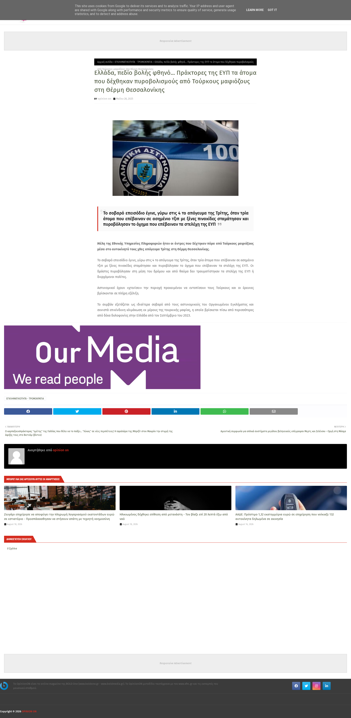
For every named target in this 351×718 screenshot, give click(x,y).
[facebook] (296, 686)
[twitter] (306, 686)
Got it (272, 10)
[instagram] (316, 686)
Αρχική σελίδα (105, 62)
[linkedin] (327, 686)
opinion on (104, 98)
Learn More (255, 10)
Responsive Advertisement (176, 40)
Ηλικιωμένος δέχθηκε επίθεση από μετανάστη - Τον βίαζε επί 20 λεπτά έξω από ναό (174, 517)
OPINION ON (29, 711)
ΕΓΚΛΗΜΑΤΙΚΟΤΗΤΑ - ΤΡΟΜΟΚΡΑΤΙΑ (133, 62)
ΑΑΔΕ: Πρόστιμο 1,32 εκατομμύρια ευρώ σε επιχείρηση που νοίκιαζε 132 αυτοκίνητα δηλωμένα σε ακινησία (284, 517)
